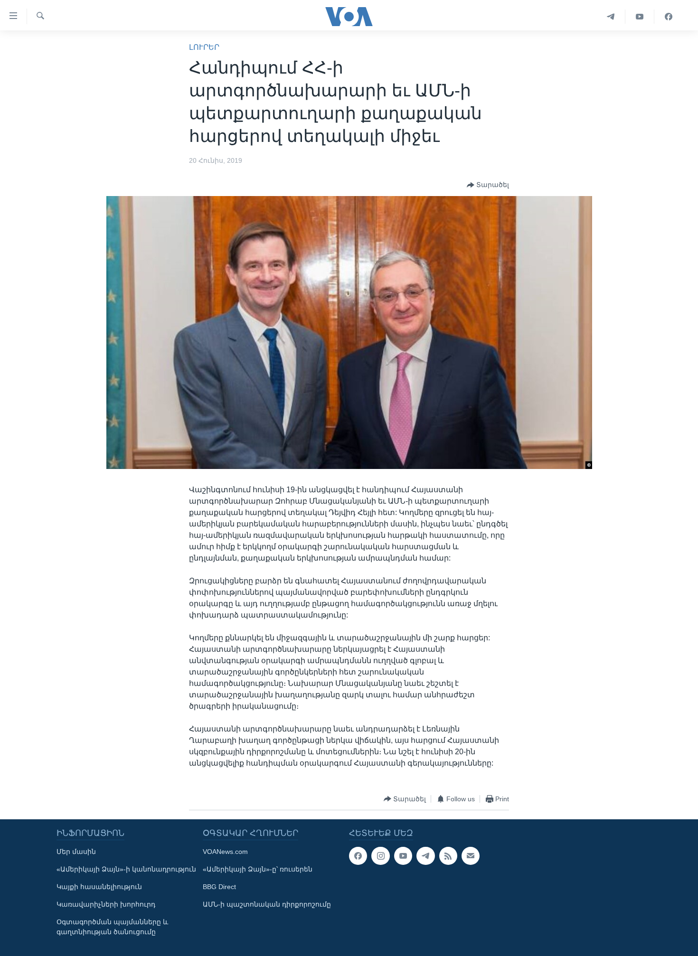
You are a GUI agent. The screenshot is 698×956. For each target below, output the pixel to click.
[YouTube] (639, 16)
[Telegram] (610, 16)
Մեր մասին (76, 851)
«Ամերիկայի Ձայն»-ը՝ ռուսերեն (257, 869)
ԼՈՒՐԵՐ (204, 47)
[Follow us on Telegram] (425, 856)
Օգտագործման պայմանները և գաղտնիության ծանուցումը (112, 927)
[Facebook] (668, 16)
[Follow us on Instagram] (380, 856)
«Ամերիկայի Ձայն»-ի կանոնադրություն (126, 869)
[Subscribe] (471, 856)
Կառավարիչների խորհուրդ (106, 904)
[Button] (488, 185)
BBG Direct (219, 886)
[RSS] (448, 856)
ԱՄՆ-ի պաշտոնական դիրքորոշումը (267, 904)
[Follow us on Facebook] (358, 856)
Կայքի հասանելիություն (99, 886)
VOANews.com (225, 851)
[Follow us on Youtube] (403, 856)
